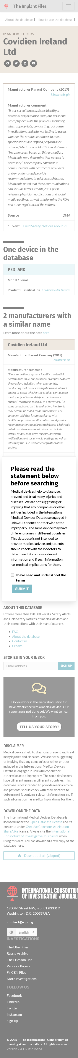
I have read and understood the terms (41, 577)
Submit (22, 589)
